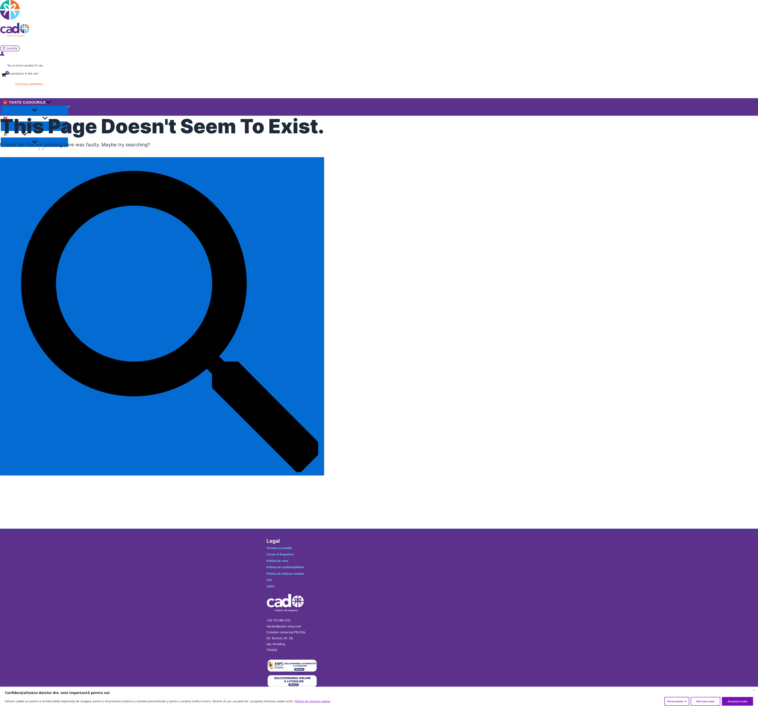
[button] (48, 102)
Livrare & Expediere (280, 554)
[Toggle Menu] (34, 110)
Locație (12, 48)
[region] (379, 698)
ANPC (270, 586)
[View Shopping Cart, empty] (4, 76)
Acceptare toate (737, 701)
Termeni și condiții (279, 548)
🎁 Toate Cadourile (24, 102)
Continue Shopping (29, 84)
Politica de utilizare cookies (312, 701)
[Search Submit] (162, 316)
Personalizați (675, 701)
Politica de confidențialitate (285, 567)
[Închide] (753, 690)
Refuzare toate (705, 701)
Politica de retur (277, 560)
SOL (269, 580)
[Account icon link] (2, 54)
